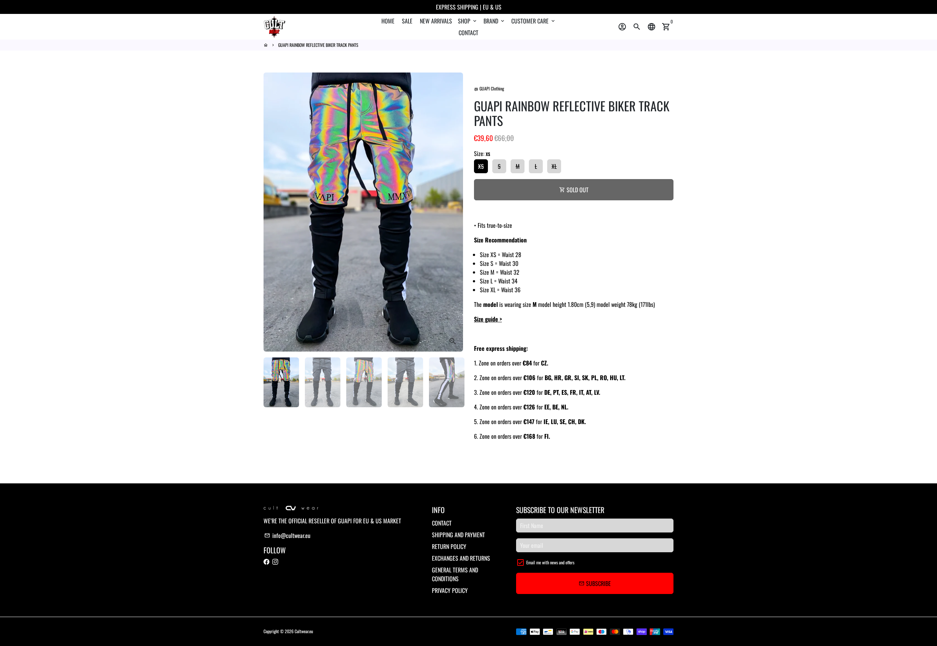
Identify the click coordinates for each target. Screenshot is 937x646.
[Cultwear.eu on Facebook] (266, 561)
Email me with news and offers (550, 562)
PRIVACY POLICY (450, 590)
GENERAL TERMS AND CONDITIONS (455, 574)
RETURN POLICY (449, 546)
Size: (482, 153)
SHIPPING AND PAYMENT (458, 534)
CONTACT (468, 32)
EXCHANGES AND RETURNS (461, 558)
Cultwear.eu (304, 631)
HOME (388, 20)
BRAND (494, 20)
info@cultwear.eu (287, 535)
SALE (407, 20)
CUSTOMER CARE (533, 20)
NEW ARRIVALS (436, 20)
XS (481, 166)
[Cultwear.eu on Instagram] (275, 561)
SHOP (468, 20)
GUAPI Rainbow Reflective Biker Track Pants (318, 45)
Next (453, 212)
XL (554, 166)
